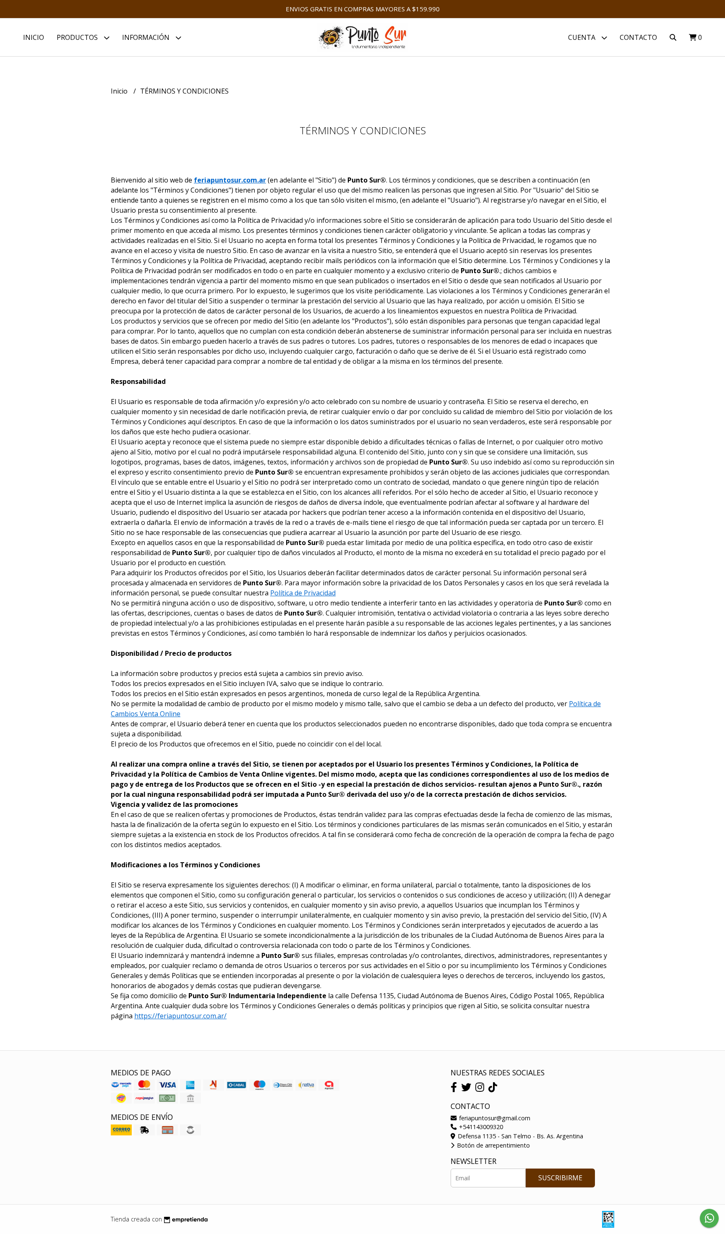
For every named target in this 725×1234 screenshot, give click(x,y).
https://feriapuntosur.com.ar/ (180, 1015)
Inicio (33, 37)
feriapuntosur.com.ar (230, 180)
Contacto (638, 37)
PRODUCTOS (78, 37)
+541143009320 (480, 1127)
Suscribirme (560, 1177)
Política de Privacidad (303, 592)
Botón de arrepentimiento (492, 1145)
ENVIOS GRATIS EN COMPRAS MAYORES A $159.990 (363, 9)
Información (146, 37)
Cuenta (582, 37)
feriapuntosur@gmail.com (493, 1118)
